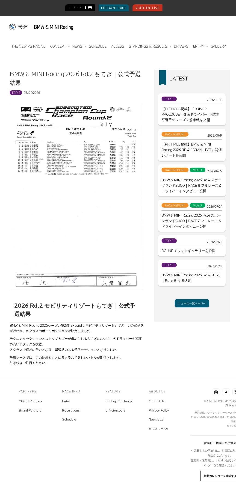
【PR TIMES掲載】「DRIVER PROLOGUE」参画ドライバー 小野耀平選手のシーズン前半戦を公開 (190, 114)
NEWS (77, 46)
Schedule (69, 419)
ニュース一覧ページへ (192, 303)
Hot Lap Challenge (119, 401)
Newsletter (157, 419)
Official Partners (30, 401)
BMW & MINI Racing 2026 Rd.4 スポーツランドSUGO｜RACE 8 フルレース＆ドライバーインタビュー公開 (192, 185)
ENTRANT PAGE (114, 8)
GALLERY (218, 46)
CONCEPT (58, 46)
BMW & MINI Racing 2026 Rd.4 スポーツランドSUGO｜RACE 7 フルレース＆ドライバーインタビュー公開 (191, 221)
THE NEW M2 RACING (29, 46)
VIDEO (197, 170)
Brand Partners (30, 410)
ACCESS (117, 46)
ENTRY (199, 46)
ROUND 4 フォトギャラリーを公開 (188, 250)
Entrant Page (158, 428)
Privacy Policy (159, 410)
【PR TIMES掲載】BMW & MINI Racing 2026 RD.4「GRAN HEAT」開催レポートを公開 (192, 149)
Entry (66, 401)
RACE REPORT (175, 134)
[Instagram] (216, 392)
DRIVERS (181, 46)
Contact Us (157, 401)
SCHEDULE (97, 46)
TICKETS (76, 8)
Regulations (71, 410)
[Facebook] (226, 392)
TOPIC (16, 93)
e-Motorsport (115, 410)
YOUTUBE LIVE (147, 8)
